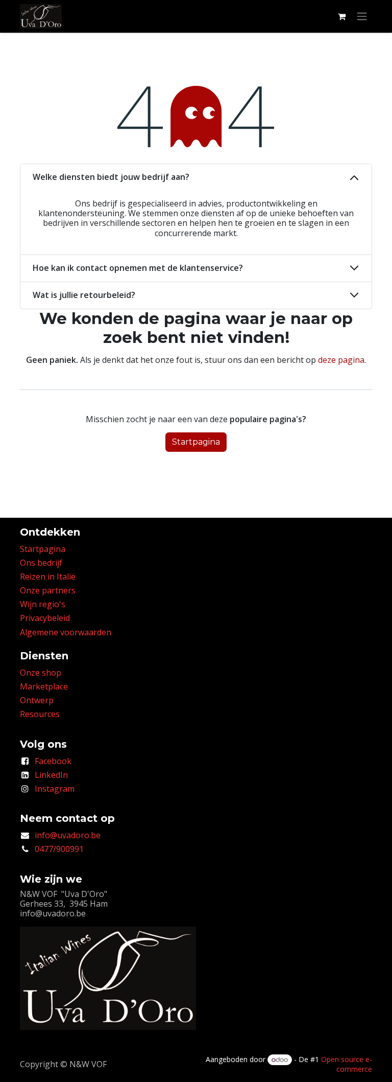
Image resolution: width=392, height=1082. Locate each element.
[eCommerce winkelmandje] (341, 16)
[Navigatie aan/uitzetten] (362, 16)
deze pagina (341, 359)
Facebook (53, 761)
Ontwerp (37, 700)
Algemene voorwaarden (65, 632)
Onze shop (40, 672)
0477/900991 (59, 849)
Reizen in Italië (48, 576)
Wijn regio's (42, 604)
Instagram (55, 788)
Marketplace (44, 686)
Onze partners (48, 590)
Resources (40, 714)
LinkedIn (51, 774)
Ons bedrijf (41, 562)
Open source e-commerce (346, 1064)
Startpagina (196, 442)
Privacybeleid (45, 618)
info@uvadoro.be (68, 835)
